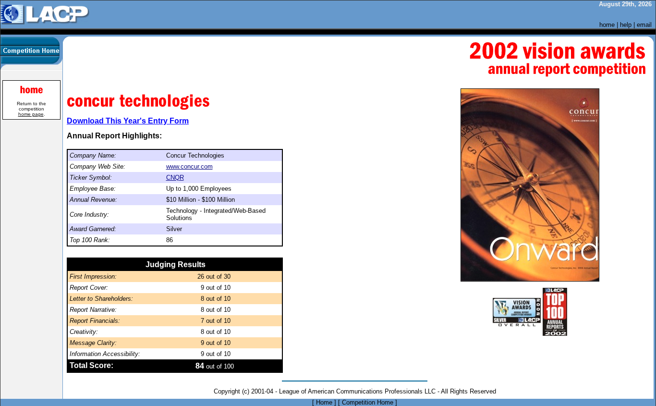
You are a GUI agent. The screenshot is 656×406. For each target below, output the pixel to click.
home (607, 24)
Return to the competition (31, 109)
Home (324, 402)
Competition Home (367, 402)
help (626, 24)
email (644, 24)
